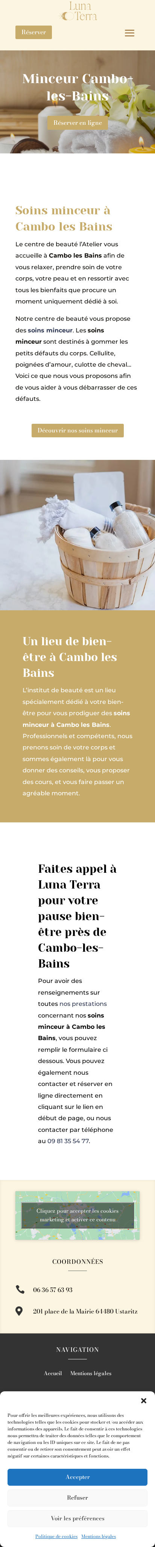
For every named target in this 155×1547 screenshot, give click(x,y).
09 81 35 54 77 (68, 1141)
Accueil (53, 1374)
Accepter (77, 1477)
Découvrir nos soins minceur (78, 430)
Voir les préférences (78, 1518)
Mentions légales (98, 1536)
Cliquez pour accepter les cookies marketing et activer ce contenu (77, 1215)
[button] (143, 1400)
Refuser (77, 1497)
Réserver (33, 31)
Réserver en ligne (77, 122)
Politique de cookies (56, 1536)
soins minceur (50, 330)
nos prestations (83, 1003)
